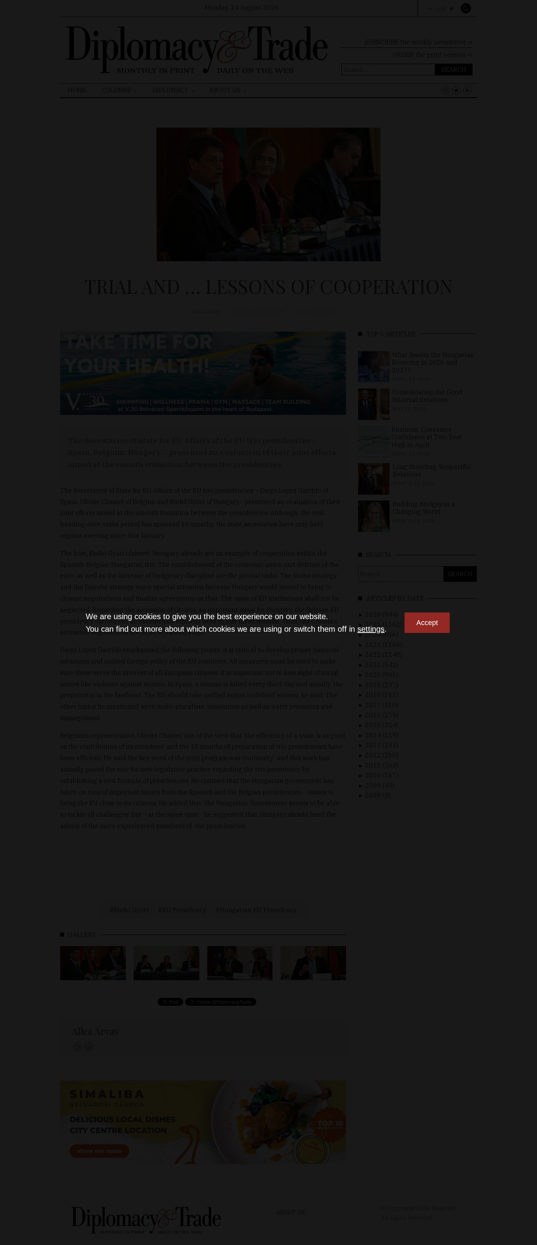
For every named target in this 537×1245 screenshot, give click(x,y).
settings (370, 629)
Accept (427, 623)
